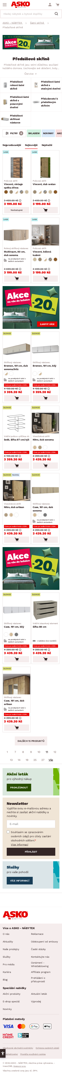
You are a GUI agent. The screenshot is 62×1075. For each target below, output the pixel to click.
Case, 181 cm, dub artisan (14, 700)
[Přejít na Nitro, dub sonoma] (45, 423)
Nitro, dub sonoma (43, 438)
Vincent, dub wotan (44, 183)
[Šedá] (45, 515)
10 (39, 752)
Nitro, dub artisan (14, 506)
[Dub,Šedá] (21, 192)
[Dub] (11, 192)
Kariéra (7, 972)
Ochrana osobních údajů (47, 1048)
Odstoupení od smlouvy (44, 941)
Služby (6, 956)
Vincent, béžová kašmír (42, 252)
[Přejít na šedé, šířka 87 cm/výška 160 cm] (16, 423)
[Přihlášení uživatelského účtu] (50, 4)
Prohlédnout (19, 787)
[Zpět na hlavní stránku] (20, 4)
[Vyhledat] (57, 14)
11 (47, 752)
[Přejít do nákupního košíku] (57, 4)
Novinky (48, 133)
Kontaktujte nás (40, 956)
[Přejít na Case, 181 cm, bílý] (16, 610)
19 (27, 760)
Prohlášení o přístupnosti (38, 980)
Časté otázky (38, 949)
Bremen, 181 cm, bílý (44, 364)
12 (55, 752)
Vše (51, 760)
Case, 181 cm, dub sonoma (43, 507)
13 (11, 760)
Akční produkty (11, 993)
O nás (6, 934)
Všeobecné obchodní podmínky (18, 1048)
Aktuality (8, 941)
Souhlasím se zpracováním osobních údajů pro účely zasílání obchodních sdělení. (31, 836)
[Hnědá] (6, 192)
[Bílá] (11, 373)
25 (35, 760)
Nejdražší (47, 145)
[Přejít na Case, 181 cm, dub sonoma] (45, 490)
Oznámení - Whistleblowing (39, 964)
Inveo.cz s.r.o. (19, 1066)
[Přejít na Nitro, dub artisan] (16, 490)
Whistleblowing (10, 1054)
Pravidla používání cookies (33, 1054)
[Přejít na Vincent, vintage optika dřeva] (16, 167)
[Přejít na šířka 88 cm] (45, 610)
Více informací (19, 844)
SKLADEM (34, 133)
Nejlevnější (31, 145)
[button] (3, 1053)
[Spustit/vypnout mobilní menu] (4, 4)
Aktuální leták (39, 993)
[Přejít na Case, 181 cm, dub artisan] (16, 684)
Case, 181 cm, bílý (14, 625)
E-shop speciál (11, 1001)
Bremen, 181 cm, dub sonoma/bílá (16, 366)
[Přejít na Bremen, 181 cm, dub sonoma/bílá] (16, 349)
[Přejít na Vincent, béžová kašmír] (45, 235)
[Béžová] (27, 192)
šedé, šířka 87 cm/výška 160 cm (22, 438)
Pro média (8, 964)
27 (42, 760)
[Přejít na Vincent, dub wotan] (45, 167)
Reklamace (37, 934)
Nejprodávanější (12, 145)
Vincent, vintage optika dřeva (13, 184)
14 (19, 760)
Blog (5, 979)
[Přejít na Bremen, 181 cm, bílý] (45, 349)
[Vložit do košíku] (45, 210)
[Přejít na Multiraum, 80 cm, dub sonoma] (16, 235)
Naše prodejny (11, 949)
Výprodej (36, 1001)
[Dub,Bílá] (16, 192)
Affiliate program (40, 972)
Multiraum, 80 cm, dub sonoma (16, 252)
